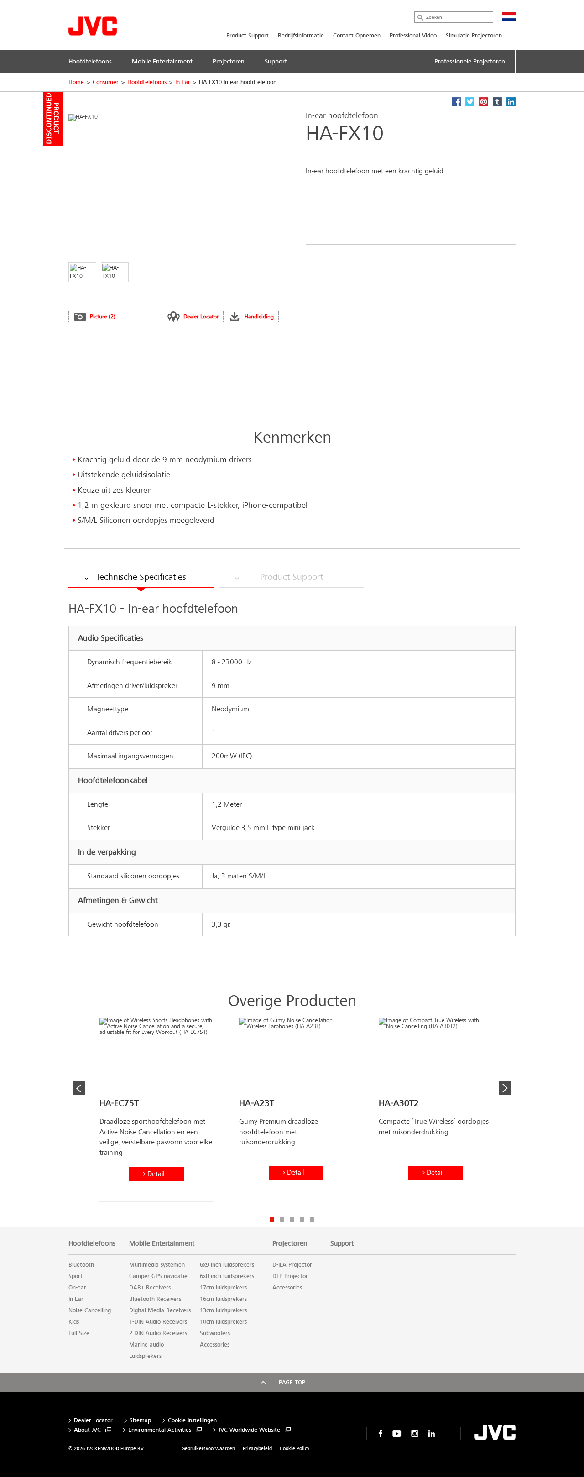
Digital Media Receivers (160, 1310)
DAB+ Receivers (150, 1287)
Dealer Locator (201, 316)
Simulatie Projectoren (474, 35)
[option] (156, 1113)
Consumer (106, 82)
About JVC (87, 1430)
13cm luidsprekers (223, 1310)
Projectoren (289, 1243)
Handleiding (259, 316)
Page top (292, 1382)
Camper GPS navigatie (158, 1276)
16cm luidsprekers (223, 1299)
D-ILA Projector (292, 1264)
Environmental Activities (159, 1430)
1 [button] (272, 1219)
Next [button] (505, 1088)
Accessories (214, 1344)
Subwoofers (215, 1333)
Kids (73, 1322)
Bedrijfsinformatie (301, 35)
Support (342, 1243)
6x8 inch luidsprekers (227, 1276)
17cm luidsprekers (223, 1287)
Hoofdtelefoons (147, 82)
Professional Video (413, 35)
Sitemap (140, 1421)
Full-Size (78, 1333)
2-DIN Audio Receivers (158, 1333)
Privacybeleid (257, 1448)
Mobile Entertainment (161, 1243)
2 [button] (282, 1219)
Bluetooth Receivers (155, 1299)
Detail (155, 1173)
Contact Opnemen (357, 35)
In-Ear (182, 82)
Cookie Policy (294, 1448)
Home (76, 82)
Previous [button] (79, 1088)
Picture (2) (102, 316)
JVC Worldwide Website (249, 1430)
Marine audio (146, 1344)
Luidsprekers (145, 1356)
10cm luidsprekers (223, 1322)
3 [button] (292, 1219)
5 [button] (312, 1219)
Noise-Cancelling (89, 1310)
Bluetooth (81, 1264)
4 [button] (302, 1219)
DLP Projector (290, 1276)
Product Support (247, 35)
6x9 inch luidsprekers (227, 1264)
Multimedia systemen (157, 1264)
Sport (75, 1276)
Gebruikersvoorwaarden (208, 1448)
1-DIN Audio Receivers (158, 1322)
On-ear (77, 1287)
